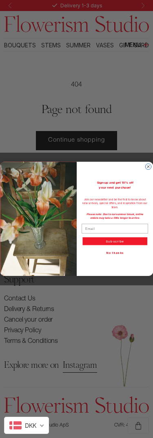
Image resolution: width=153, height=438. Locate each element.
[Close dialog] (148, 166)
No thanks (115, 253)
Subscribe (114, 241)
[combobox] (26, 425)
